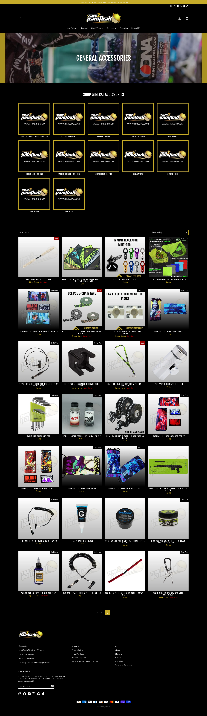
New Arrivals (72, 28)
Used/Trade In (97, 28)
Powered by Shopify (103, 707)
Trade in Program (79, 658)
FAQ (116, 646)
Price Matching (78, 654)
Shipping (118, 654)
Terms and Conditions (123, 665)
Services (110, 28)
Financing (124, 28)
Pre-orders (76, 646)
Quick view (39, 275)
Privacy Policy (77, 650)
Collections (106, 52)
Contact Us (135, 28)
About (117, 650)
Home (97, 52)
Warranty (119, 658)
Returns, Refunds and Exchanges (85, 661)
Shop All (84, 28)
